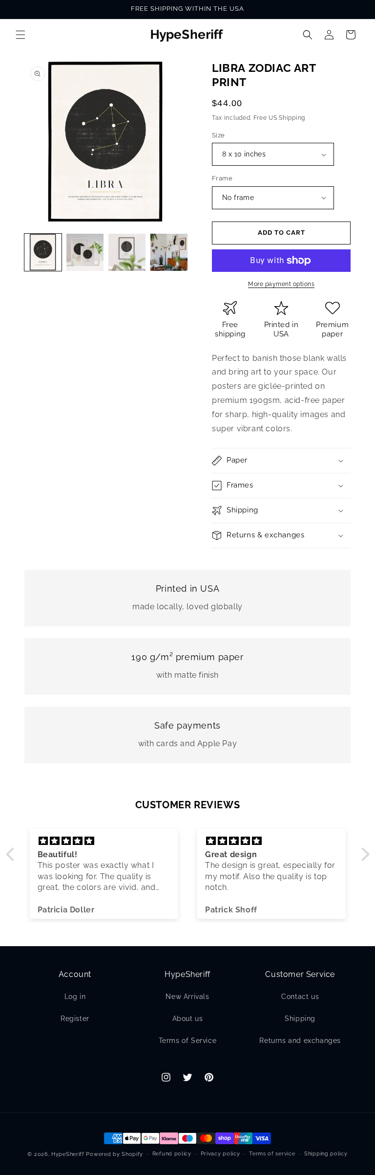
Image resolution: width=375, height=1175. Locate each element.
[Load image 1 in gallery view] (43, 252)
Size (218, 135)
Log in (75, 996)
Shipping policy (326, 1154)
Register (75, 1018)
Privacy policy (220, 1154)
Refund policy (171, 1154)
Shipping (300, 1018)
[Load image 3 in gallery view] (127, 252)
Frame (222, 178)
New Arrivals (187, 996)
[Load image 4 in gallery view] (169, 252)
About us (187, 1018)
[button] (20, 34)
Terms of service (272, 1154)
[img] (104, 841)
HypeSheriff (67, 1154)
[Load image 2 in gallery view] (85, 252)
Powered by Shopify (114, 1154)
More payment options (281, 284)
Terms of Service (188, 1040)
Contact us (300, 996)
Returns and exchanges (300, 1040)
